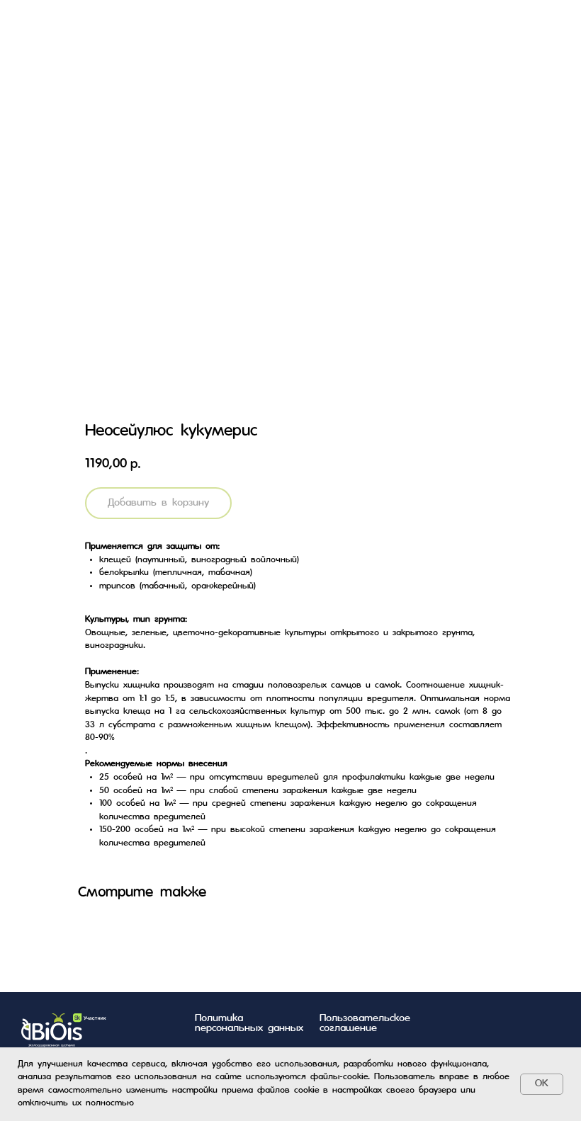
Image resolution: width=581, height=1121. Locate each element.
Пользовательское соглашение (365, 1023)
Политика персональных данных (249, 1023)
